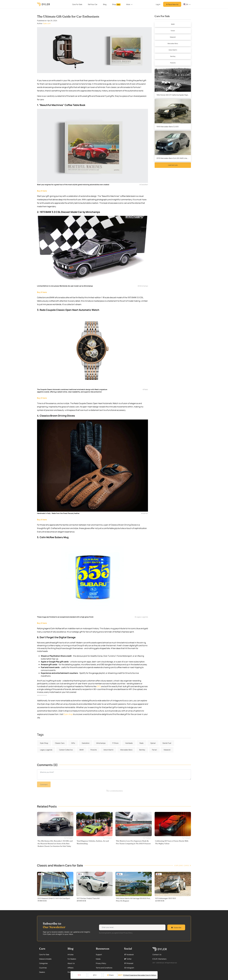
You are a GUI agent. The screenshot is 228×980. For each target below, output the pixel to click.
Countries (43, 968)
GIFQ (99, 686)
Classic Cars (59, 743)
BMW (173, 24)
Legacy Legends (46, 750)
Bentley (172, 56)
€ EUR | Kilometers (159, 959)
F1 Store (115, 743)
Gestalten (85, 743)
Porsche (173, 63)
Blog (104, 4)
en (187, 4)
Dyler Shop (44, 743)
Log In (158, 4)
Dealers (42, 972)
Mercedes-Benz (173, 43)
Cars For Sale (77, 4)
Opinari (153, 743)
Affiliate (70, 968)
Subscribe (177, 927)
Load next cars (173, 165)
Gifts (73, 743)
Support (99, 954)
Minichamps (100, 743)
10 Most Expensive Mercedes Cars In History (139, 975)
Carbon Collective (66, 750)
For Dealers (72, 959)
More (128, 4)
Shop (116, 4)
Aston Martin (173, 50)
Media (98, 959)
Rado (141, 743)
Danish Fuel (167, 743)
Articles (70, 954)
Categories (43, 963)
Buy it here (42, 191)
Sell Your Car (92, 4)
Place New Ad (173, 4)
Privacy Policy (101, 963)
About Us (71, 963)
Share (111, 975)
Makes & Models (45, 959)
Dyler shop (68, 714)
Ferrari (173, 31)
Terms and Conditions (104, 968)
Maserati (173, 37)
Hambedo (129, 743)
